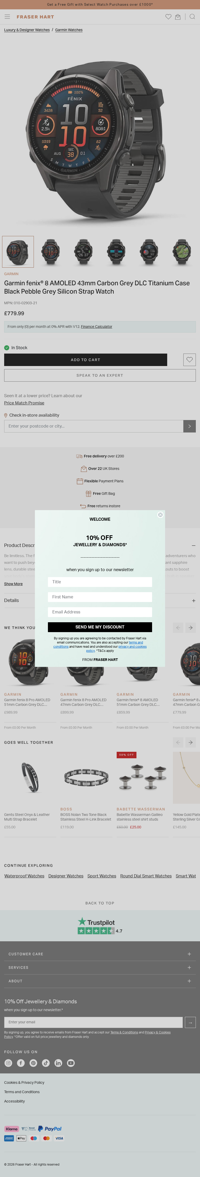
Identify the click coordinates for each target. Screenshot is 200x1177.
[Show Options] (147, 582)
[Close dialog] (160, 514)
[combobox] (98, 582)
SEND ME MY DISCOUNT (100, 627)
